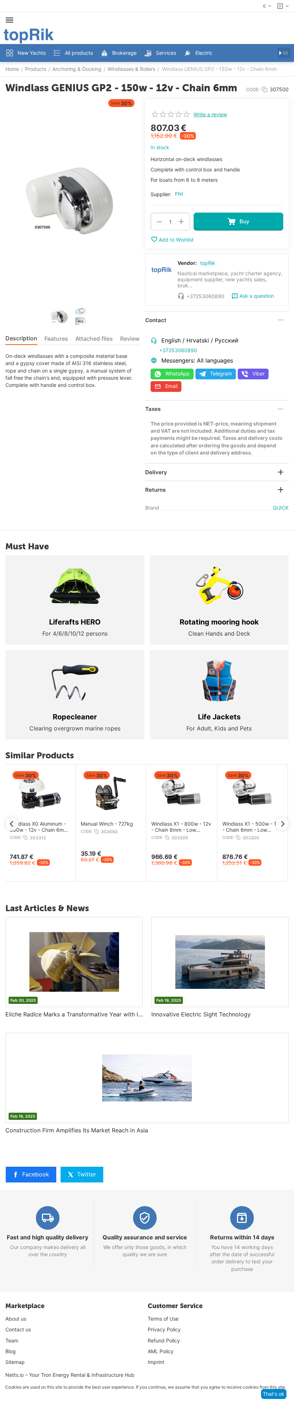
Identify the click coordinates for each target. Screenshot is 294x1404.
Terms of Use (163, 1319)
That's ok (273, 1394)
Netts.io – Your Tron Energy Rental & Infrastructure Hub (69, 1375)
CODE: (253, 89)
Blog (10, 1351)
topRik (207, 263)
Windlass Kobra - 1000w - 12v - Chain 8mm (234, 827)
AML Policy (161, 1351)
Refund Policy (164, 1340)
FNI (179, 194)
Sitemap (15, 1362)
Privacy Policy (164, 1329)
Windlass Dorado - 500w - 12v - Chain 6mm (94, 827)
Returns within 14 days (242, 1237)
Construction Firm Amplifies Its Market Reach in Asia (76, 1130)
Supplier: (161, 194)
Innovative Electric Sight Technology (201, 1014)
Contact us (18, 1329)
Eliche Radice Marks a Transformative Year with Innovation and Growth (74, 1014)
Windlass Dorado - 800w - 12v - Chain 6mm (165, 827)
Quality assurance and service (145, 1237)
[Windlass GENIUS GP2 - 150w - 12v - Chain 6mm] (69, 201)
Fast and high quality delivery (47, 1237)
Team (11, 1340)
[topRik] (29, 35)
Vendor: (187, 263)
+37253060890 (178, 350)
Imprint (156, 1362)
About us (15, 1319)
